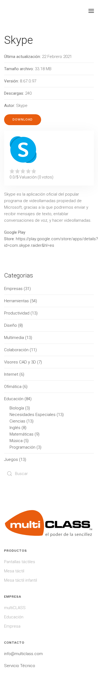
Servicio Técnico (19, 665)
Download (23, 119)
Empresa (12, 626)
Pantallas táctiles (19, 561)
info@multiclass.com (23, 653)
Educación (13, 617)
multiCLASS (15, 607)
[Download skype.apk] (23, 149)
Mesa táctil (14, 571)
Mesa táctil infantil (20, 580)
